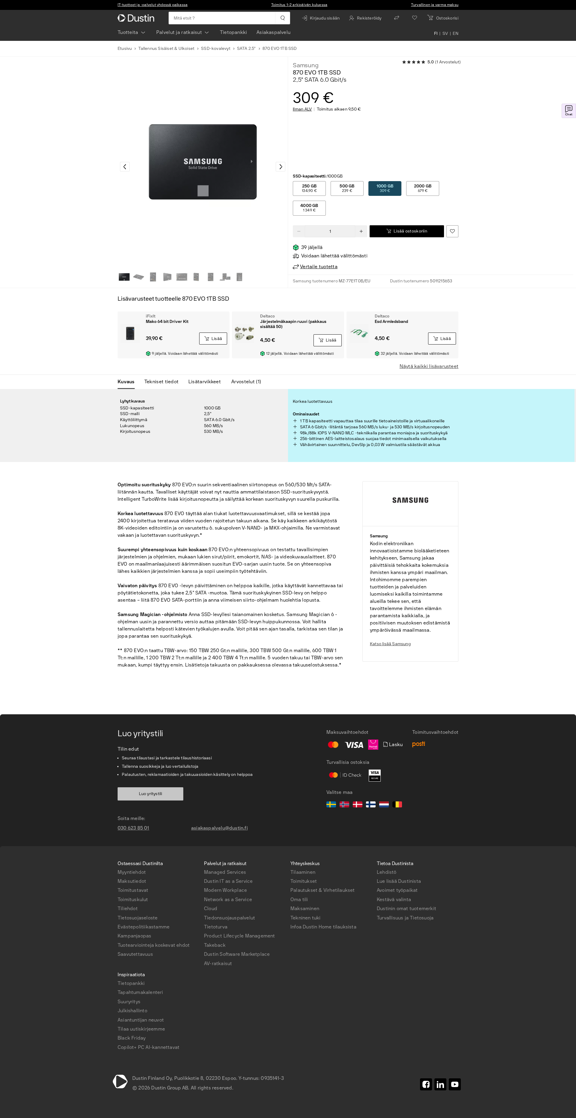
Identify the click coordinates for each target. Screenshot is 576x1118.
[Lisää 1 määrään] (361, 231)
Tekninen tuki (305, 918)
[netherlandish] (384, 805)
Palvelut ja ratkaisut (179, 32)
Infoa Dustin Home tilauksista (323, 927)
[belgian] (397, 805)
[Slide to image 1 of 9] (124, 276)
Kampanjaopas (134, 936)
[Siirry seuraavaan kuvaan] (280, 167)
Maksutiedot (132, 881)
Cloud (210, 908)
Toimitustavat (133, 890)
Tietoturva (215, 927)
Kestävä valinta (394, 899)
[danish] (357, 805)
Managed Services (225, 872)
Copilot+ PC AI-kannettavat (148, 1047)
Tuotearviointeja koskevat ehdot (154, 945)
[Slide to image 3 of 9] (153, 276)
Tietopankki (233, 32)
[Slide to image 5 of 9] (182, 276)
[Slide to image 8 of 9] (225, 276)
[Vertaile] (396, 18)
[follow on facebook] (426, 1084)
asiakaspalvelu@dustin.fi (219, 828)
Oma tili (299, 899)
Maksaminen (304, 908)
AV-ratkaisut (218, 963)
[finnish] (371, 805)
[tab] (129, 382)
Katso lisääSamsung (390, 643)
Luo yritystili (150, 793)
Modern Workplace (225, 890)
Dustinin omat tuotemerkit (406, 908)
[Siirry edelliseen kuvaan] (125, 167)
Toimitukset (303, 881)
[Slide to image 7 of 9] (211, 276)
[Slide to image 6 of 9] (196, 276)
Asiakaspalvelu (273, 32)
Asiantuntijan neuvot (141, 1020)
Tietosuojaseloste (138, 918)
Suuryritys (129, 1001)
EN (455, 34)
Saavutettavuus (135, 954)
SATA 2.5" (246, 48)
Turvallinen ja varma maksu (434, 5)
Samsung (306, 65)
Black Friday (132, 1038)
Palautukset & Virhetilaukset (322, 890)
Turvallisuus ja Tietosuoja (405, 918)
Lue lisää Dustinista (399, 881)
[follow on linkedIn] (440, 1084)
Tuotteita (128, 32)
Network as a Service (228, 899)
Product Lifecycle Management (239, 936)
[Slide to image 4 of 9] (167, 276)
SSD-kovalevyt (215, 48)
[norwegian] (344, 805)
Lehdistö (387, 872)
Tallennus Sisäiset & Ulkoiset (166, 48)
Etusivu (125, 48)
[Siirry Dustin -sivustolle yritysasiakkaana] (137, 18)
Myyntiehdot (132, 872)
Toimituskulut (133, 899)
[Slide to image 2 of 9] (139, 276)
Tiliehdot (128, 908)
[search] (282, 18)
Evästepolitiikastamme (144, 927)
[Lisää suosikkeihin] (452, 231)
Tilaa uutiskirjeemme (141, 1029)
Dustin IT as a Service (228, 881)
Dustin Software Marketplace (237, 954)
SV (445, 34)
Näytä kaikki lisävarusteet (429, 366)
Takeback (215, 945)
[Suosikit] (414, 18)
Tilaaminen (302, 872)
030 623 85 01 (133, 828)
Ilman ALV (302, 109)
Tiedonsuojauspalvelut (229, 918)
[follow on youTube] (455, 1084)
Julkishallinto (132, 1010)
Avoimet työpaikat (397, 890)
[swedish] (331, 805)
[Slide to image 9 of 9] (239, 276)
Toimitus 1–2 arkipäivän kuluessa (299, 5)
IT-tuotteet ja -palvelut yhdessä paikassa (153, 5)
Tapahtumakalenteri (140, 992)
